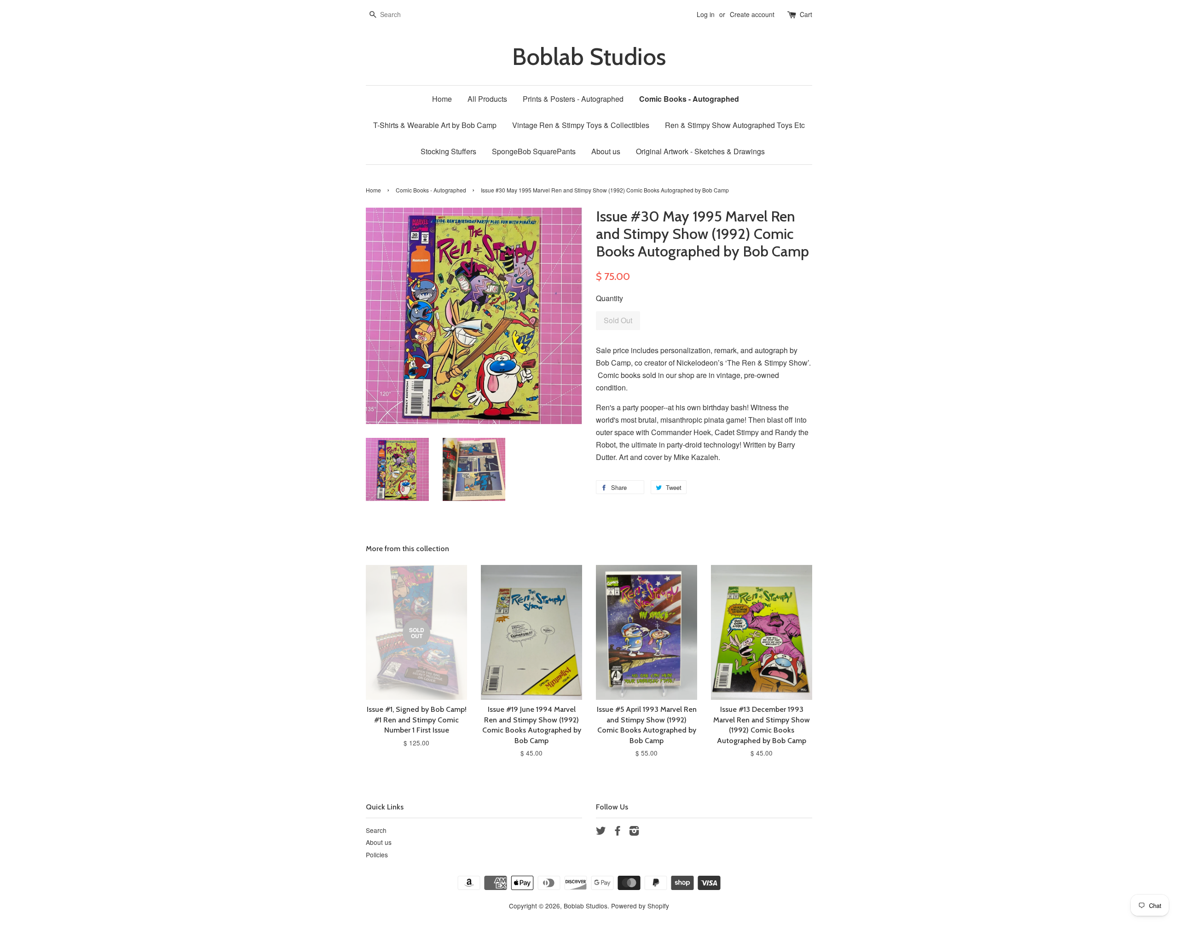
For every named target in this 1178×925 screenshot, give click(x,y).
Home (442, 98)
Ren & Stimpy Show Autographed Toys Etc (735, 125)
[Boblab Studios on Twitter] (601, 832)
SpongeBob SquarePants (534, 151)
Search (376, 830)
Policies (377, 854)
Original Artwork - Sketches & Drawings (700, 151)
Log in (706, 14)
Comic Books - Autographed (689, 98)
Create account (752, 14)
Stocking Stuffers (448, 151)
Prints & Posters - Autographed (573, 98)
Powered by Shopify (640, 905)
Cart (806, 14)
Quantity (609, 298)
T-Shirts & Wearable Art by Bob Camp (435, 125)
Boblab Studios (589, 57)
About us (605, 151)
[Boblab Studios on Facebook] (617, 832)
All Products (487, 98)
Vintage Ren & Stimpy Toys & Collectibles (580, 125)
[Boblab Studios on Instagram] (634, 832)
